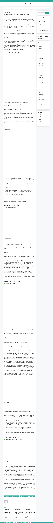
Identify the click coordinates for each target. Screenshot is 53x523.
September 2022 (41, 99)
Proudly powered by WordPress (16, 522)
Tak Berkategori (41, 119)
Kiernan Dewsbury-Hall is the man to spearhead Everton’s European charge (44, 23)
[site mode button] (46, 4)
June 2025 (40, 68)
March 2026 (40, 53)
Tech (40, 121)
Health (40, 116)
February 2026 (41, 55)
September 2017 (41, 104)
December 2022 (41, 94)
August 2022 (41, 101)
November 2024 (41, 80)
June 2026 (40, 48)
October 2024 (41, 82)
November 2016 (41, 106)
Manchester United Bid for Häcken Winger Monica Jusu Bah (43, 26)
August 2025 (41, 65)
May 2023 (40, 87)
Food (40, 114)
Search (47, 13)
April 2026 (40, 51)
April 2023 (40, 89)
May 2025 (40, 70)
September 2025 (41, 63)
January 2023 (41, 92)
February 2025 (41, 75)
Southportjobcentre (25, 4)
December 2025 (41, 58)
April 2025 (40, 72)
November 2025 (41, 60)
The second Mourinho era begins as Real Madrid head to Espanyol (44, 31)
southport (10, 500)
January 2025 (41, 77)
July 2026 (40, 46)
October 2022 (41, 97)
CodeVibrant (29, 522)
